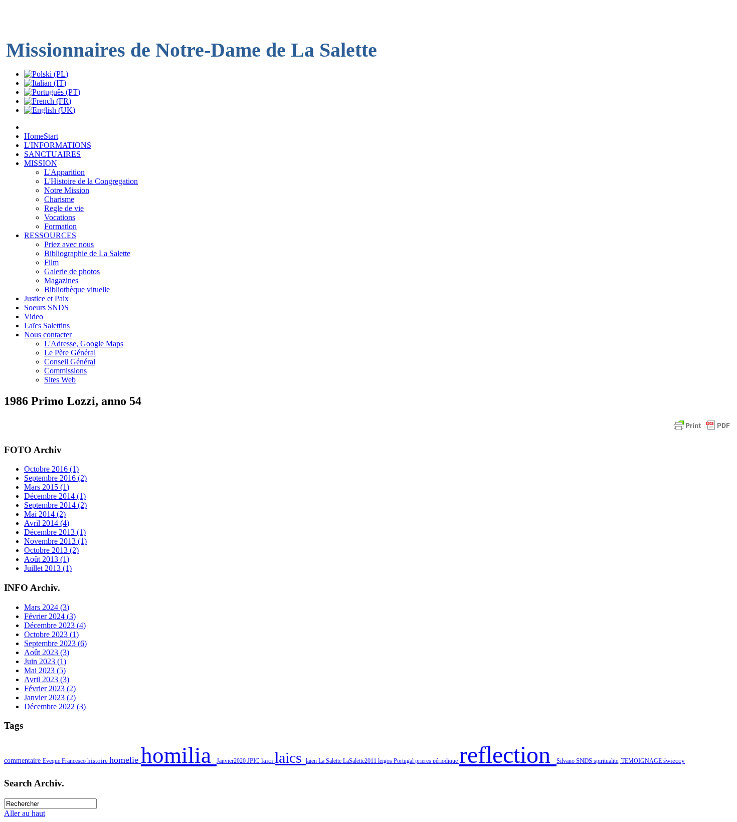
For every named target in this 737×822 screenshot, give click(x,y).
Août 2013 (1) (46, 559)
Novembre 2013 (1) (55, 541)
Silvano (566, 760)
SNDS (585, 760)
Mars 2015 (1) (46, 487)
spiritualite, (607, 760)
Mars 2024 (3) (46, 607)
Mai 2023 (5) (45, 670)
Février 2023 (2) (50, 688)
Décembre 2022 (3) (55, 706)
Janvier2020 (232, 760)
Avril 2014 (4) (46, 523)
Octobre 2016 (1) (51, 469)
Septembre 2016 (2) (55, 478)
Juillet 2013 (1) (48, 568)
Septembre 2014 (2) (55, 505)
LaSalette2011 (360, 760)
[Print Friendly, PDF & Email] (702, 430)
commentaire (23, 760)
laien (312, 760)
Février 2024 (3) (50, 616)
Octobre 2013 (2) (51, 550)
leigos (386, 760)
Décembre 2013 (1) (55, 532)
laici (268, 760)
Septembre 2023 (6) (55, 643)
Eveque (52, 760)
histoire (98, 760)
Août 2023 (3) (46, 652)
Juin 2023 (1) (45, 661)
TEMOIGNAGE (642, 760)
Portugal (404, 760)
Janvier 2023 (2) (50, 697)
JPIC (254, 760)
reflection (508, 754)
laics (290, 757)
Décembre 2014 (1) (55, 496)
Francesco (74, 760)
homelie (125, 760)
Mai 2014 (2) (45, 514)
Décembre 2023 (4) (55, 625)
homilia (179, 755)
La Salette (330, 760)
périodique (446, 760)
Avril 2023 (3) (46, 679)
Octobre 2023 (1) (51, 634)
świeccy (674, 760)
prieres (424, 760)
